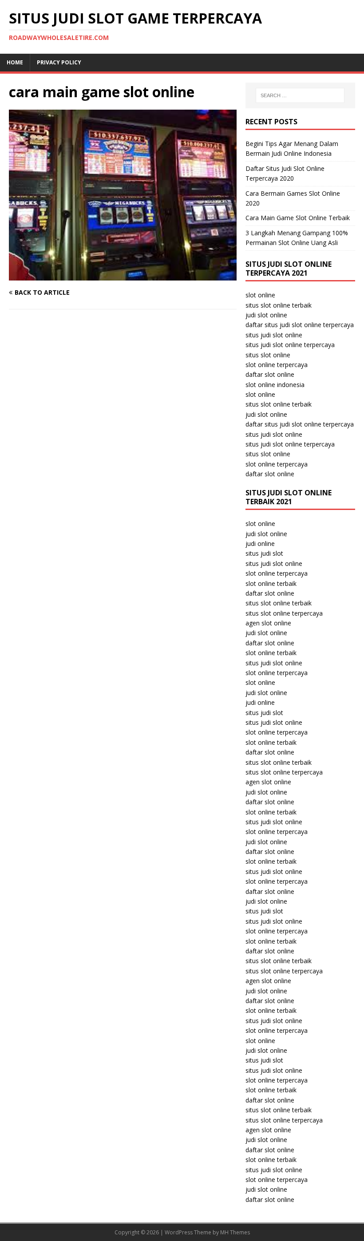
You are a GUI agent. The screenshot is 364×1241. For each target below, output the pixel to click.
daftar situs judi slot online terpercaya (299, 324)
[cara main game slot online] (123, 275)
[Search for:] (300, 95)
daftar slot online (269, 374)
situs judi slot (264, 553)
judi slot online (266, 315)
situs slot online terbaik (278, 305)
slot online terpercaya (276, 364)
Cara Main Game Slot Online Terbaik (297, 217)
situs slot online (267, 355)
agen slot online (268, 623)
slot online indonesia (275, 384)
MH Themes (235, 1232)
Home (15, 62)
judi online (260, 543)
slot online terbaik (271, 583)
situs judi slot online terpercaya (290, 344)
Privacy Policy (59, 62)
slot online (260, 295)
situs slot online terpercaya (284, 613)
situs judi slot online (273, 335)
